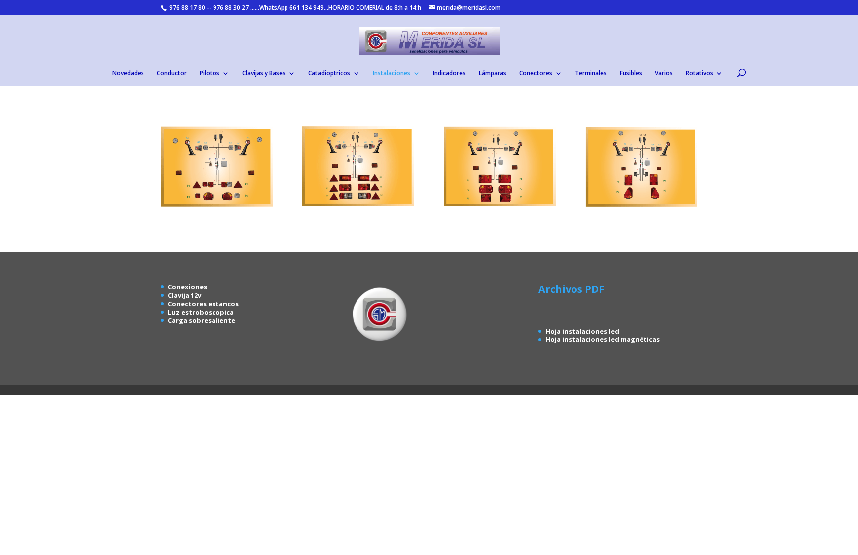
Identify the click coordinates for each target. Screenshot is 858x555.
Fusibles (631, 73)
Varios (664, 73)
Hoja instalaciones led (582, 331)
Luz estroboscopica (201, 312)
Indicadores (449, 73)
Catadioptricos (329, 73)
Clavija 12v (184, 295)
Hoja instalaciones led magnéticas (602, 339)
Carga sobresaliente (201, 320)
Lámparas (492, 73)
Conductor (172, 73)
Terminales (591, 73)
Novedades (128, 73)
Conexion (184, 286)
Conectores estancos (203, 303)
